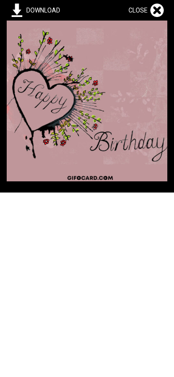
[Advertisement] (87, 280)
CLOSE (139, 10)
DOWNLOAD (43, 10)
